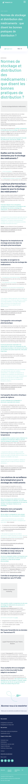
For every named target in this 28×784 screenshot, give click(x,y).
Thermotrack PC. (22, 527)
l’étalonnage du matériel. (15, 572)
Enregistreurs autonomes (7, 722)
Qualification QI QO (5, 733)
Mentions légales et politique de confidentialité (10, 778)
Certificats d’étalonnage (6, 748)
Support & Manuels (5, 746)
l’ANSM (8, 133)
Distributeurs (4, 742)
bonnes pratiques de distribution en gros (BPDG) (12, 123)
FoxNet (12, 565)
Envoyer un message (6, 754)
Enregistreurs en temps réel (7, 724)
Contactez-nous (4, 740)
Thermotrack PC (9, 653)
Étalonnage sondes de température (9, 731)
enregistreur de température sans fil (9, 608)
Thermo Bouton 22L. (22, 525)
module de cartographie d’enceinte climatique (14, 529)
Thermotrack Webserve (14, 569)
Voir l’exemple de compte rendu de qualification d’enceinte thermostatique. (12, 544)
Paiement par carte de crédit (7, 744)
